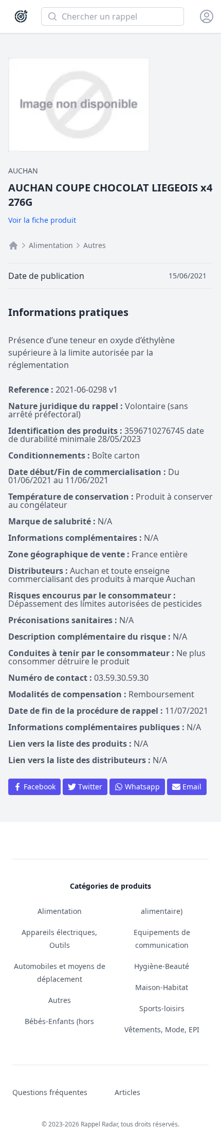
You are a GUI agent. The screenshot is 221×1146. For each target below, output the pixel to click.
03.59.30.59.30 (121, 677)
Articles (127, 1092)
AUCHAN (23, 170)
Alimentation (51, 245)
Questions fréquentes (49, 1092)
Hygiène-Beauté (161, 966)
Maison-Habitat (161, 987)
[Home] (13, 245)
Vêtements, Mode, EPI (161, 1029)
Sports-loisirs (162, 1008)
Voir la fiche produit (42, 220)
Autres (94, 245)
